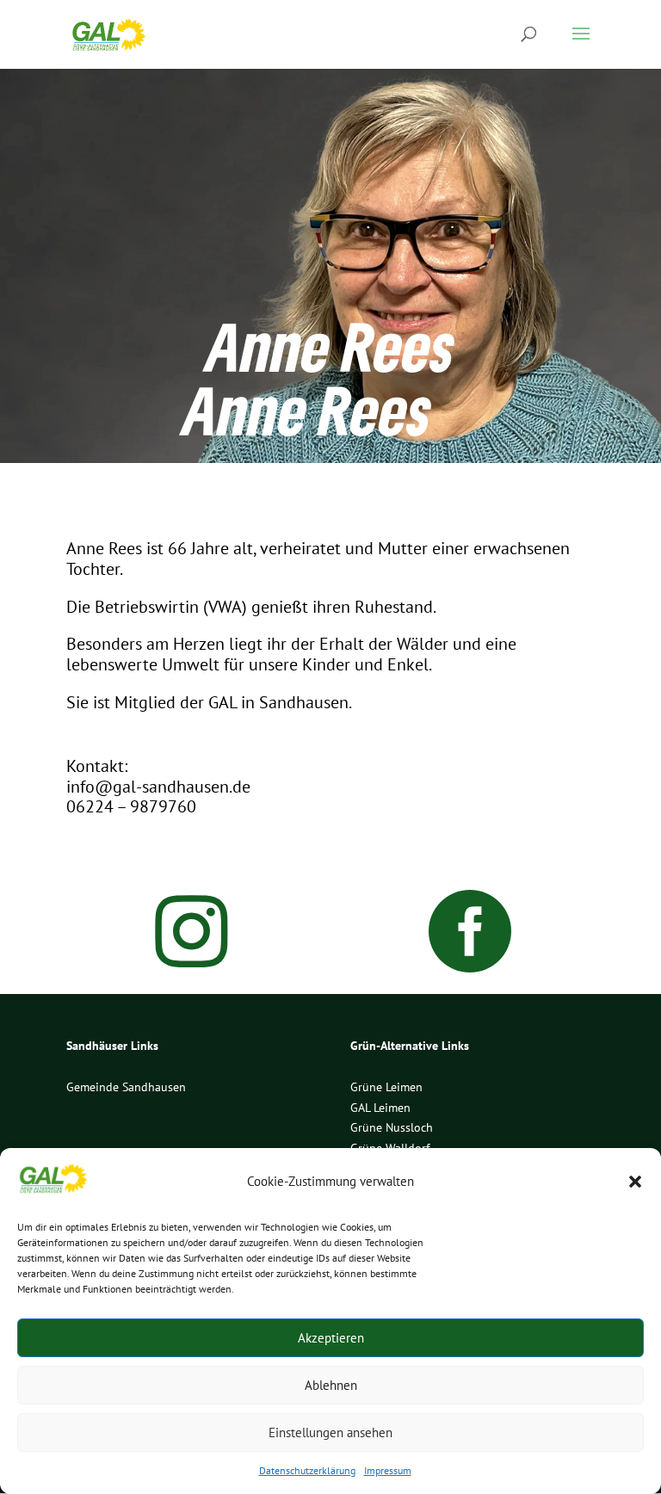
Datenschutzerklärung (307, 1470)
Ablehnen (331, 1385)
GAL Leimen (380, 1107)
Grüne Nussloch (391, 1127)
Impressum (387, 1470)
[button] (635, 1181)
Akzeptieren (331, 1338)
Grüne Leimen (386, 1087)
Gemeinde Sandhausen (126, 1087)
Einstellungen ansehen (330, 1432)
